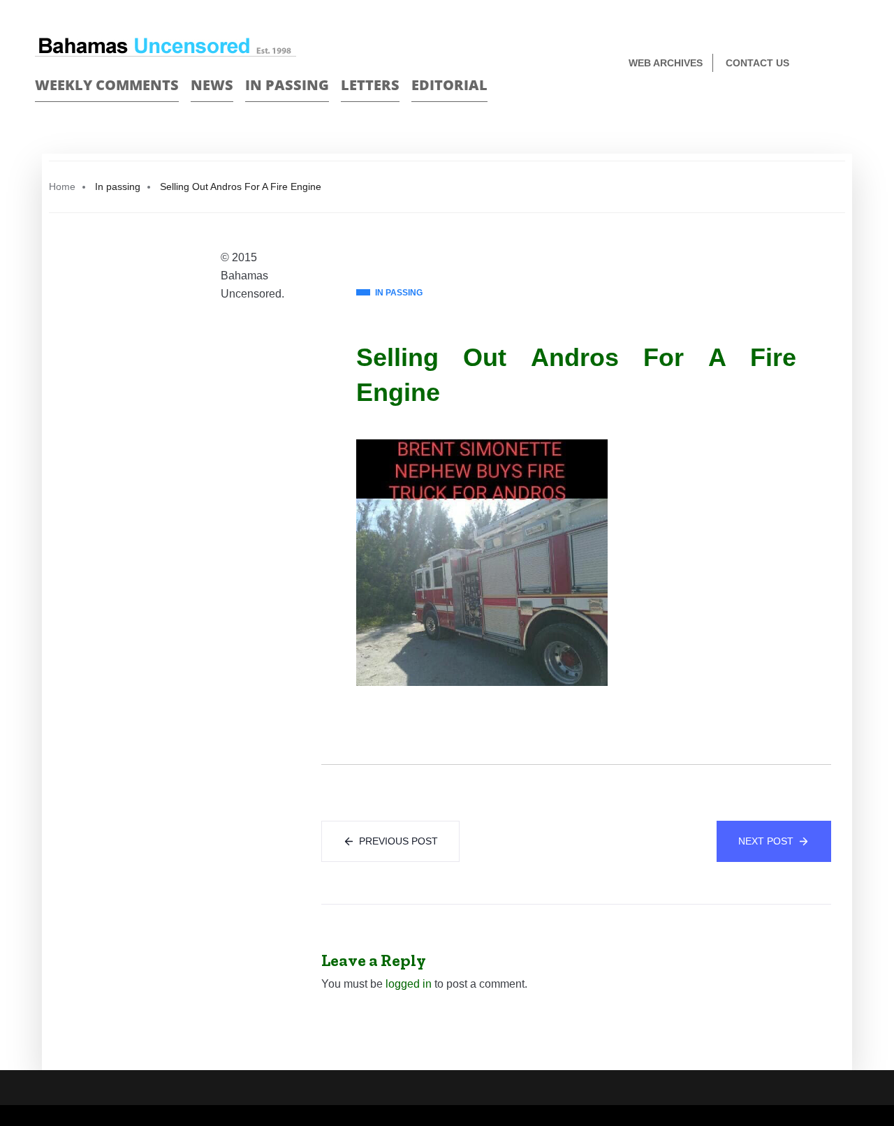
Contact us (757, 62)
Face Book (829, 64)
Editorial (449, 84)
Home (62, 186)
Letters (370, 84)
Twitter (853, 64)
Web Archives (666, 62)
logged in (409, 984)
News (212, 84)
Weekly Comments (107, 84)
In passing (287, 84)
